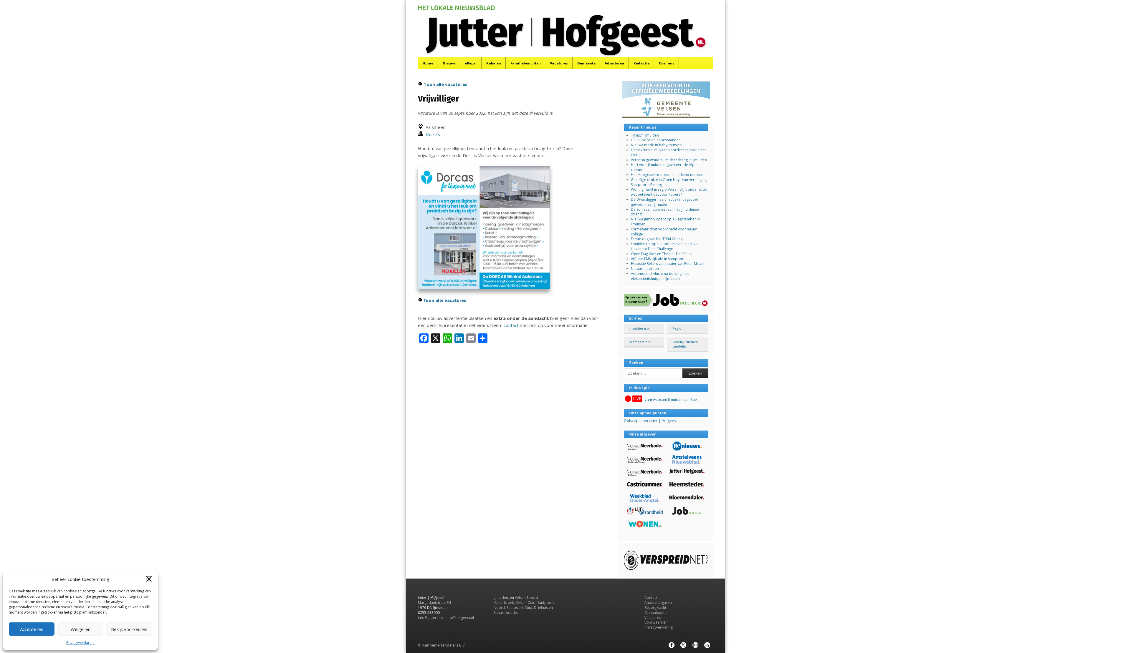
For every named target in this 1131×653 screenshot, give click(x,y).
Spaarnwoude (505, 612)
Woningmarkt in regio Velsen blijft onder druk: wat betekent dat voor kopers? (669, 192)
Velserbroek (504, 602)
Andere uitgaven (658, 602)
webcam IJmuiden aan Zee (670, 399)
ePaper (471, 63)
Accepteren (31, 629)
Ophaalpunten (656, 612)
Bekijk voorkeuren (129, 629)
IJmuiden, (501, 597)
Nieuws (449, 63)
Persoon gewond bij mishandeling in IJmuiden (669, 159)
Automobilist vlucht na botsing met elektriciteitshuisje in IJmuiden (660, 276)
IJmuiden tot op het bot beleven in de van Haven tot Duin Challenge (665, 246)
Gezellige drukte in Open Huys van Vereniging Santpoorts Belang (669, 182)
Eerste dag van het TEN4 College (657, 238)
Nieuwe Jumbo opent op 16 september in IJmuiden (665, 222)
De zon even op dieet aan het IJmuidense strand (665, 212)
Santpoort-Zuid (519, 607)
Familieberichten (525, 63)
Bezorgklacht (655, 607)
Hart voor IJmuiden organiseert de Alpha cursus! (665, 167)
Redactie (641, 63)
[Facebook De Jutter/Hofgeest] (671, 645)
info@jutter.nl (429, 617)
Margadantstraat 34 (434, 602)
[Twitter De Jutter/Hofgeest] (683, 645)
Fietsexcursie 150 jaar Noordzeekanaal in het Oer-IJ (668, 152)
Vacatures (559, 63)
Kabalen (493, 63)
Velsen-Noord (526, 597)
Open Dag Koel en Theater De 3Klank (661, 253)
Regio (676, 328)
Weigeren (80, 629)
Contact (650, 597)
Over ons (666, 63)
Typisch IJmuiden (645, 135)
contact (511, 325)
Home (428, 63)
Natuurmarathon (645, 268)
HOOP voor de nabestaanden (656, 139)
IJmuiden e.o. (639, 328)
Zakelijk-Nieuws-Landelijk (685, 344)
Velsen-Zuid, (526, 602)
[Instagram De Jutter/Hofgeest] (695, 645)
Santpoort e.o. (640, 342)
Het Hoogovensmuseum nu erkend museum (668, 174)
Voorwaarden (655, 622)
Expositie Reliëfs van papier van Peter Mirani (667, 263)
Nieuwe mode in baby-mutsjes (656, 144)
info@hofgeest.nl (460, 617)
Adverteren (614, 63)
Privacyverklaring (80, 642)
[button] (149, 579)
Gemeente (586, 63)
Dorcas (431, 134)
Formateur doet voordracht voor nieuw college (664, 232)
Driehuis (541, 607)
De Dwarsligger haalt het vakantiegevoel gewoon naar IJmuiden (664, 202)
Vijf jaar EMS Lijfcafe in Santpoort (658, 258)
